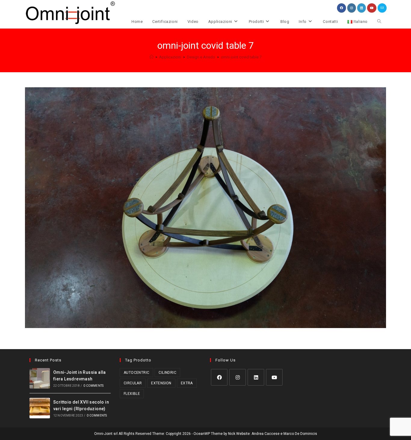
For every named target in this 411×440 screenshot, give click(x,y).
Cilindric (167, 372)
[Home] (151, 57)
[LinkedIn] (256, 377)
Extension (161, 383)
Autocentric (136, 372)
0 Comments (93, 385)
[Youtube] (274, 377)
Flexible (132, 394)
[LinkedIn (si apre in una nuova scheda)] (361, 8)
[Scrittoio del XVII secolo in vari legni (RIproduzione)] (39, 408)
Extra (187, 383)
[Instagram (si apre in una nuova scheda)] (351, 8)
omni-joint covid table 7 (241, 57)
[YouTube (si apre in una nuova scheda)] (371, 8)
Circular (133, 383)
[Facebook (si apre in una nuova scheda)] (341, 8)
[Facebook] (219, 377)
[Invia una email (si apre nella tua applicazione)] (382, 8)
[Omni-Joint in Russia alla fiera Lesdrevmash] (39, 378)
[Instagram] (237, 377)
